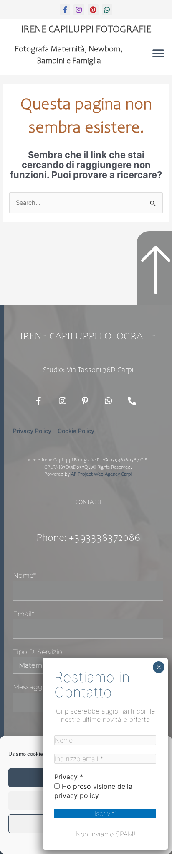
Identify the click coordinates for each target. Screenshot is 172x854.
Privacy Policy (32, 430)
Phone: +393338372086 (88, 538)
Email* (23, 614)
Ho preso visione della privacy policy (93, 791)
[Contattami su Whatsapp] (111, 401)
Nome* (24, 575)
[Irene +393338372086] (134, 401)
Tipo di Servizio (37, 652)
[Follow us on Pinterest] (88, 401)
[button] (158, 53)
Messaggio (30, 687)
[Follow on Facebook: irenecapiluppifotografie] (42, 401)
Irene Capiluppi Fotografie (86, 30)
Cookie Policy (76, 430)
